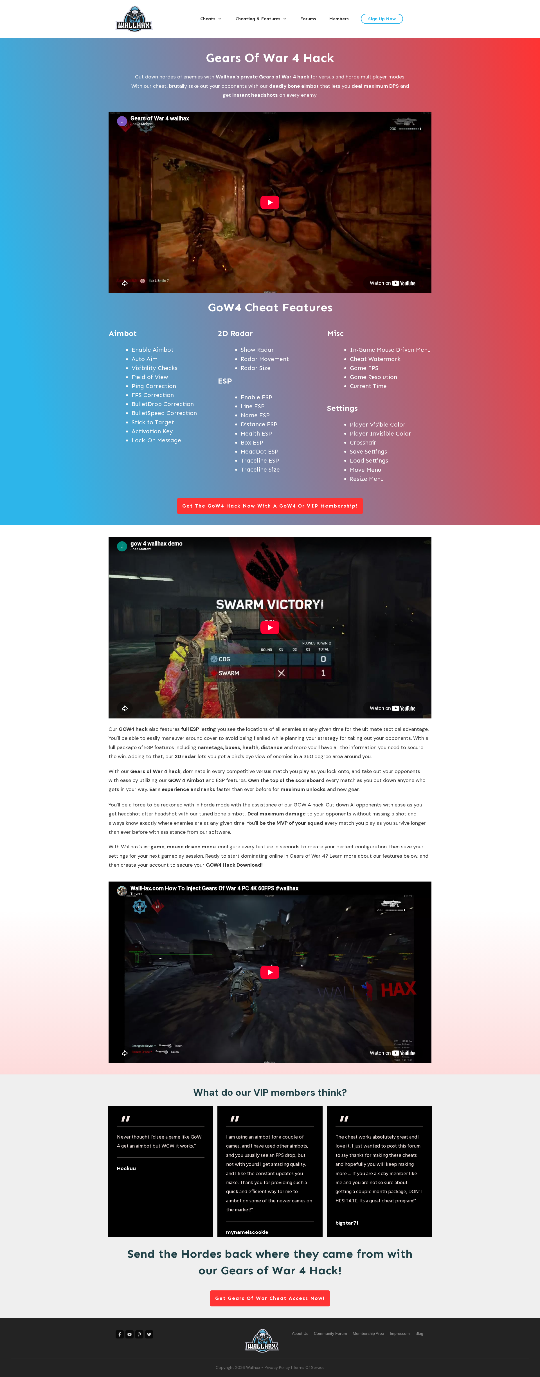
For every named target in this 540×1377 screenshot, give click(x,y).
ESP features (231, 780)
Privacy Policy (277, 1367)
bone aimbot (229, 813)
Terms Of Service (309, 1367)
